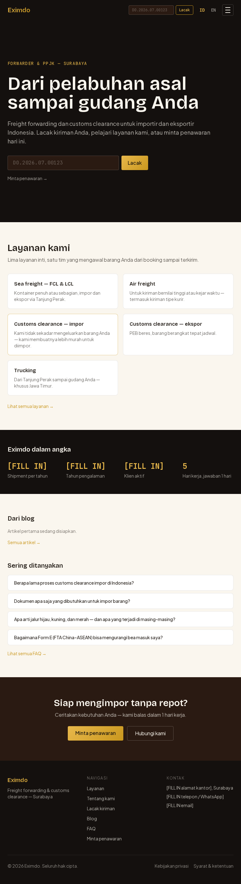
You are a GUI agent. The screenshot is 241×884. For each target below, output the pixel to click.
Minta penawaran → (27, 178)
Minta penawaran (95, 733)
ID (202, 10)
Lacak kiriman (101, 808)
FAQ (91, 828)
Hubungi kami (150, 733)
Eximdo (19, 10)
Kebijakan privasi (172, 866)
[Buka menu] (227, 10)
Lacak (184, 10)
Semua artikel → (24, 542)
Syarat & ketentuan (213, 866)
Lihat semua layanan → (31, 406)
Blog (92, 818)
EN (213, 10)
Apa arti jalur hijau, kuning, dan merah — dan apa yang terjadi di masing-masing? (94, 619)
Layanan (95, 788)
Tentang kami (101, 798)
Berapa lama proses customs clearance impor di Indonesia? (74, 583)
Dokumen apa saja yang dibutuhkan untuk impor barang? (72, 601)
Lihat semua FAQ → (27, 653)
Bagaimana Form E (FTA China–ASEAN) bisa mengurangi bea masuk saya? (88, 637)
